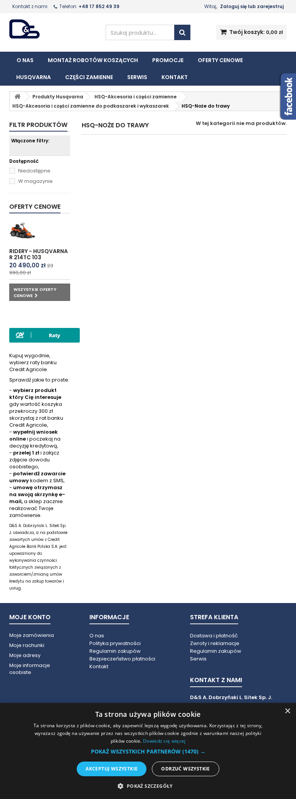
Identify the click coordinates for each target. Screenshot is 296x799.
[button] (148, 751)
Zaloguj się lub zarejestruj (252, 6)
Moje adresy (24, 655)
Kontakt (174, 77)
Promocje (167, 60)
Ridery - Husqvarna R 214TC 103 (38, 254)
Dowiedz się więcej (164, 741)
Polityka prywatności (115, 643)
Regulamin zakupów (115, 651)
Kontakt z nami (29, 6)
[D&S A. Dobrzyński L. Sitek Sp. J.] (51, 29)
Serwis (137, 77)
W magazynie (35, 181)
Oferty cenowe (220, 60)
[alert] (148, 751)
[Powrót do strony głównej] (17, 96)
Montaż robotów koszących (93, 60)
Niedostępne (34, 170)
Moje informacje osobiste (29, 669)
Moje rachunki (26, 645)
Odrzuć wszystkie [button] (185, 768)
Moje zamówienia (31, 635)
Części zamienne (89, 77)
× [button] (287, 711)
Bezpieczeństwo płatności (122, 658)
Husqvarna (33, 77)
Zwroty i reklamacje (214, 643)
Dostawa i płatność (214, 635)
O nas (25, 60)
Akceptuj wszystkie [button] (112, 768)
